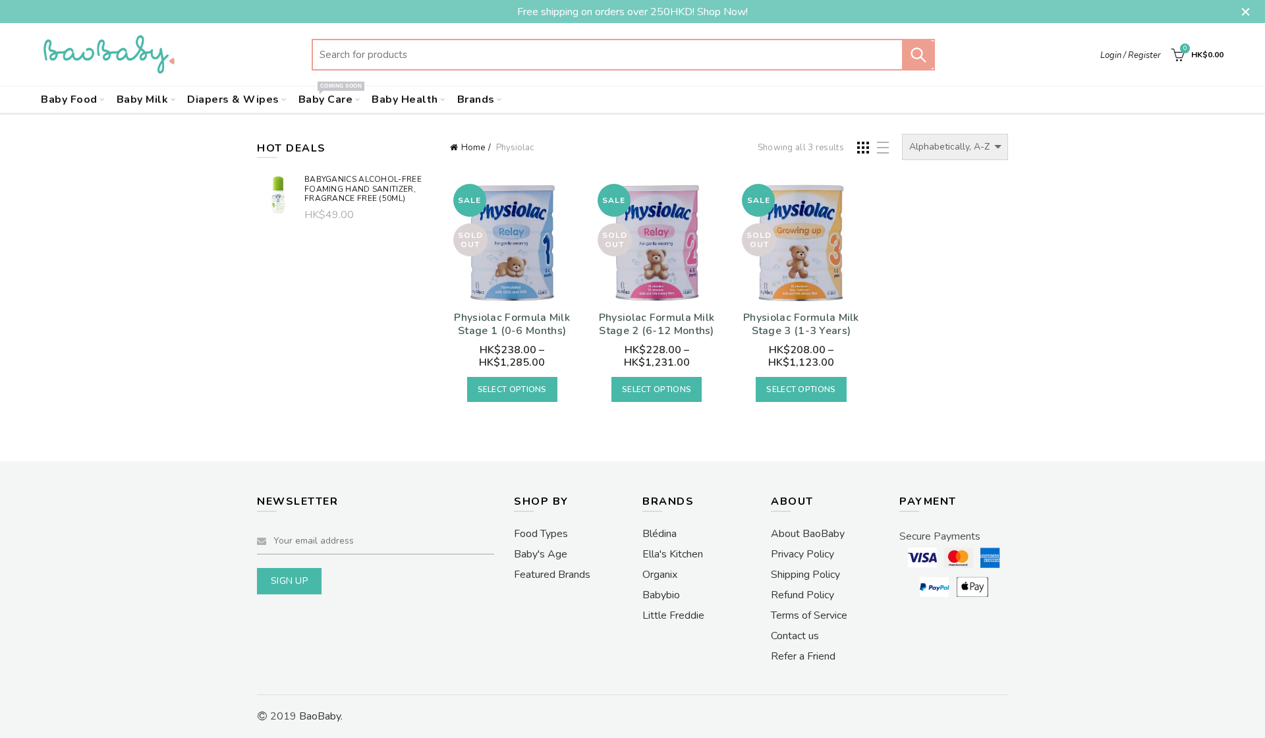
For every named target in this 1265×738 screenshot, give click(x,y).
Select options (512, 389)
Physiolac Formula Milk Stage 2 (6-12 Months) (657, 324)
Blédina (659, 533)
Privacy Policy (802, 554)
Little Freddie (673, 615)
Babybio (661, 595)
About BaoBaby (808, 533)
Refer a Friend (803, 656)
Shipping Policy (805, 574)
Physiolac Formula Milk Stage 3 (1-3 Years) (801, 324)
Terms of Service (809, 615)
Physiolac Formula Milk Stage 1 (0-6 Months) (512, 324)
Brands (476, 99)
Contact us (795, 636)
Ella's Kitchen (672, 554)
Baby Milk (143, 99)
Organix (659, 574)
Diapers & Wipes (233, 99)
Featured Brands (552, 574)
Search (918, 54)
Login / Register (1130, 55)
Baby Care (330, 96)
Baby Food (69, 99)
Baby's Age (540, 554)
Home (473, 148)
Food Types (541, 533)
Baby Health (405, 99)
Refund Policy (802, 595)
